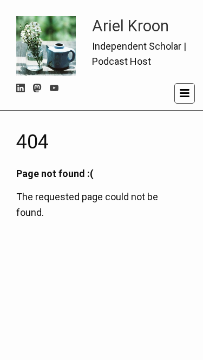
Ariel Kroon (130, 26)
